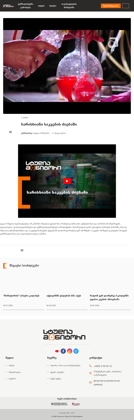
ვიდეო (41, 5)
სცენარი (12, 378)
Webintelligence (77, 416)
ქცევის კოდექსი (57, 372)
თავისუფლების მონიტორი (69, 6)
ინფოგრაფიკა (15, 372)
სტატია (52, 5)
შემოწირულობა (111, 6)
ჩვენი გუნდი (55, 378)
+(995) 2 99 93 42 (103, 366)
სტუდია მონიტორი (41, 133)
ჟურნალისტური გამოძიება (25, 6)
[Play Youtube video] (67, 181)
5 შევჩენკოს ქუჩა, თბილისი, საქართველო (108, 373)
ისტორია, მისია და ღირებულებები (65, 365)
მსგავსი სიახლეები (24, 265)
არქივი (12, 365)
